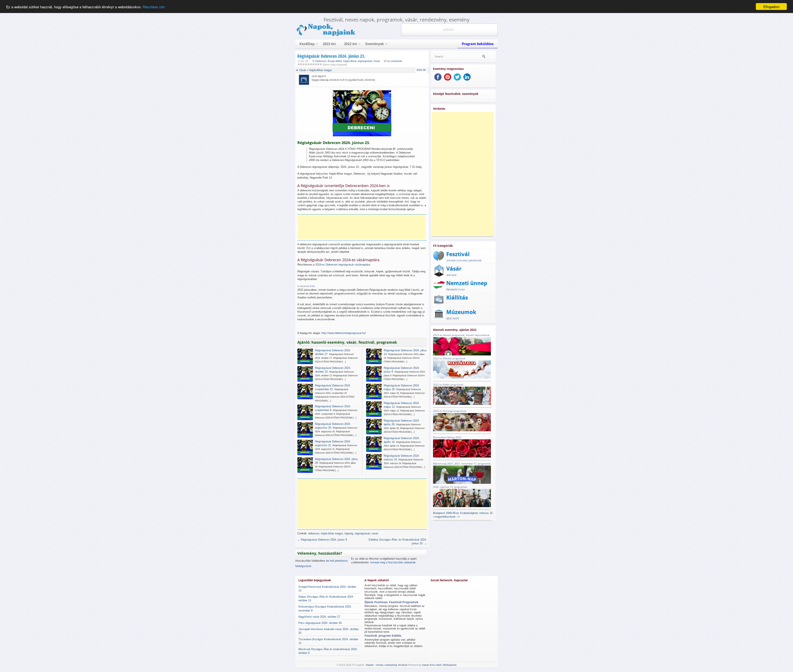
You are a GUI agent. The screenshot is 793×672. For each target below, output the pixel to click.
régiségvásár (365, 61)
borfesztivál (462, 260)
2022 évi (350, 44)
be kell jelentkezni (337, 560)
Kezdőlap (307, 44)
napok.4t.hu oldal (431, 665)
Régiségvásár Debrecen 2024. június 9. (322, 539)
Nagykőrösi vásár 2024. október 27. (319, 616)
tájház (448, 318)
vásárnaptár (451, 275)
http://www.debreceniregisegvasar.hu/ (344, 333)
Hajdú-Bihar (349, 61)
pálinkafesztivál (475, 260)
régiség (348, 533)
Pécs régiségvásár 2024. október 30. (320, 622)
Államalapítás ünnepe (455, 289)
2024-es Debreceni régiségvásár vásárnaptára (342, 264)
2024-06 (421, 69)
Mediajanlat (449, 665)
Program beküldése (478, 44)
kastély (456, 318)
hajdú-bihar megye (332, 533)
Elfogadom (771, 6)
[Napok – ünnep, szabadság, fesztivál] (326, 35)
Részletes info (154, 6)
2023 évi (329, 44)
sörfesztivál (450, 260)
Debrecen (320, 61)
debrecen (313, 533)
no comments (394, 61)
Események (374, 44)
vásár (375, 533)
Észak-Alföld (335, 61)
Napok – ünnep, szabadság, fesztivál (386, 665)
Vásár (376, 61)
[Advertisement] (361, 226)
